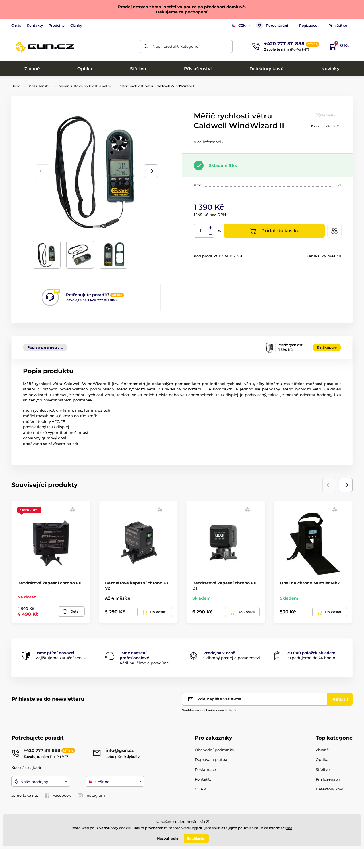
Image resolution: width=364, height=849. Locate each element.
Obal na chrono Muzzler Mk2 (310, 583)
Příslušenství (39, 86)
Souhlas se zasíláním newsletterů (209, 710)
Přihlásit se (337, 25)
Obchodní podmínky (214, 750)
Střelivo (323, 769)
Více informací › (208, 142)
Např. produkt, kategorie (175, 46)
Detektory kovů (330, 789)
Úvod (15, 86)
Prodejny (57, 25)
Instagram (95, 795)
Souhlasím (196, 838)
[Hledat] (146, 46)
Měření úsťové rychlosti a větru (85, 86)
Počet (200, 231)
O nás (16, 25)
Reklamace (205, 769)
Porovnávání (277, 25)
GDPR (200, 789)
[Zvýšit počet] (210, 227)
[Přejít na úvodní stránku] (44, 46)
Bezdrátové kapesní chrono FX (49, 583)
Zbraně (322, 750)
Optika (322, 759)
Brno (198, 185)
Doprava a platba (211, 759)
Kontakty (35, 25)
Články (76, 25)
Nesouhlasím (168, 838)
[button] (151, 171)
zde (289, 828)
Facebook (62, 795)
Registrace (308, 25)
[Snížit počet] (210, 234)
